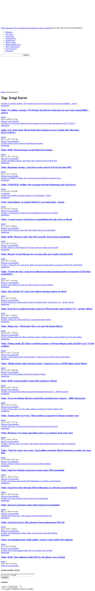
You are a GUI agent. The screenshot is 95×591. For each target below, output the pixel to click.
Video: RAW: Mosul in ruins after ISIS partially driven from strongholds (35, 237)
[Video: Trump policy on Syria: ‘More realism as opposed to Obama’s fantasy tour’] (32, 409)
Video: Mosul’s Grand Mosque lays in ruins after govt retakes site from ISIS (37, 254)
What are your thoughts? (10, 121)
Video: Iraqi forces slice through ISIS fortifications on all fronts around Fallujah (39, 487)
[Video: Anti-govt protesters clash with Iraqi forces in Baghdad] (24, 498)
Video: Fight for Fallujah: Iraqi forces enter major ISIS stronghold (32, 470)
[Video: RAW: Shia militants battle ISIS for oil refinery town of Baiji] (26, 550)
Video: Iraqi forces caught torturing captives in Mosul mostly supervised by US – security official (46, 309)
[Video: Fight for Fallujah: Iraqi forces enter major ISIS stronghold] (26, 464)
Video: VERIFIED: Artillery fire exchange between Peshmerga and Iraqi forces (38, 184)
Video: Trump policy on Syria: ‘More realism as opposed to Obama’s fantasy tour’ (40, 415)
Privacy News (11, 42)
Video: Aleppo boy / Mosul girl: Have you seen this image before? (32, 326)
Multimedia (5, 106)
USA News (10, 36)
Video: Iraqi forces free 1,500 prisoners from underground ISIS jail (32, 522)
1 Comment (5, 193)
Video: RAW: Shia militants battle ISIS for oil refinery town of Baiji (33, 557)
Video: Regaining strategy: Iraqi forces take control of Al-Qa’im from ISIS (36, 167)
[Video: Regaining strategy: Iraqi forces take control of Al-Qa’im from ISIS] (29, 161)
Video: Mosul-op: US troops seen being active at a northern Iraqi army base (37, 433)
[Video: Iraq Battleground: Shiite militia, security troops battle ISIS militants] (29, 533)
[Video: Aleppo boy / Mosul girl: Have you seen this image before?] (26, 320)
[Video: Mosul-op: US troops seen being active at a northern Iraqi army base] (29, 426)
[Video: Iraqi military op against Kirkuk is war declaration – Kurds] (26, 195)
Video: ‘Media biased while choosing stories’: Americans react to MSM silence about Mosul (44, 363)
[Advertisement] (47, 73)
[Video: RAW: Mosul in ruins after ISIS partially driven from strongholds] (28, 230)
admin (3, 117)
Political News (11, 38)
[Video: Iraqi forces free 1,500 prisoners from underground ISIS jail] (26, 516)
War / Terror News (12, 47)
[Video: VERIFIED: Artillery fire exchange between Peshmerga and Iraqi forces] (31, 178)
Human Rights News (13, 45)
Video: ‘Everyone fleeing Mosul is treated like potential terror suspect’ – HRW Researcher (43, 398)
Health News (10, 40)
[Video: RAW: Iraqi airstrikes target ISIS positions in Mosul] (23, 374)
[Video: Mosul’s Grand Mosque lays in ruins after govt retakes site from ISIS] (29, 247)
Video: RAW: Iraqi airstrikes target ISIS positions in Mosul (29, 381)
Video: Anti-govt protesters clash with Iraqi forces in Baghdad (30, 505)
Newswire (9, 51)
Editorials (9, 32)
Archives (4, 587)
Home (3, 92)
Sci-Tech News (11, 49)
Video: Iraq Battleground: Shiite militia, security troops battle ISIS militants (37, 539)
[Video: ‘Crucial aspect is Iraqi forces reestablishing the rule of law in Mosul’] (29, 213)
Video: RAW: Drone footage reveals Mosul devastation (26, 150)
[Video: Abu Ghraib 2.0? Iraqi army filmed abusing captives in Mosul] (27, 285)
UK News (9, 34)
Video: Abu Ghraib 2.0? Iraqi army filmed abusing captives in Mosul (33, 291)
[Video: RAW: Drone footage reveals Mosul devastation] (22, 143)
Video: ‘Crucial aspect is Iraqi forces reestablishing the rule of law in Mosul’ (36, 219)
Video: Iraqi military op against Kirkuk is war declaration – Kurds (32, 202)
